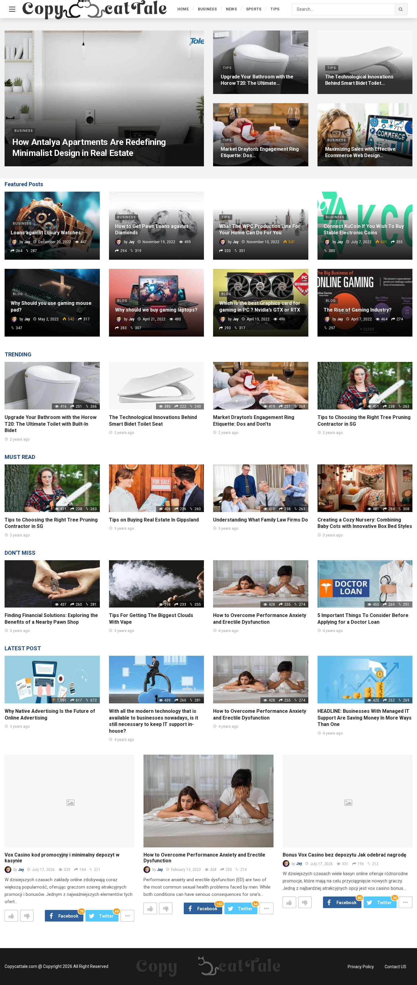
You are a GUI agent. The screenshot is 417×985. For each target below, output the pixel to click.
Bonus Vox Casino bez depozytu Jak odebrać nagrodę (344, 855)
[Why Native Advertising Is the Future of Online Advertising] (52, 679)
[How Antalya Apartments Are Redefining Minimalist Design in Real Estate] (104, 98)
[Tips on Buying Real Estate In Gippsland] (156, 488)
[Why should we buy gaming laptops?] (156, 303)
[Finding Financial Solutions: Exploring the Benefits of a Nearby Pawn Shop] (52, 584)
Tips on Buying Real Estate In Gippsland (154, 520)
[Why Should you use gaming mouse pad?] (52, 303)
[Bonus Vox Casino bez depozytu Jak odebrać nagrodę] (347, 801)
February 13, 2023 (186, 870)
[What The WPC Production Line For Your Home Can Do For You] (260, 226)
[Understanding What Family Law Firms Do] (260, 488)
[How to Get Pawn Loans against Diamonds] (156, 226)
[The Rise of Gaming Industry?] (365, 303)
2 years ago (20, 439)
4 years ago (228, 631)
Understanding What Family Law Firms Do (260, 520)
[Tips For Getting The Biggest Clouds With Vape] (156, 584)
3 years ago (124, 528)
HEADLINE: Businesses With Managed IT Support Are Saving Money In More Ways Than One (364, 717)
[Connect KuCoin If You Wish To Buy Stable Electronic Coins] (365, 226)
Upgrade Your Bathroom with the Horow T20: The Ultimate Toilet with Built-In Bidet (50, 423)
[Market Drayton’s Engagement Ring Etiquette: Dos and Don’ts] (260, 135)
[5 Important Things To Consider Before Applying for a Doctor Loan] (365, 584)
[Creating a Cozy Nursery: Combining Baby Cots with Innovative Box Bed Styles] (365, 488)
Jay (21, 870)
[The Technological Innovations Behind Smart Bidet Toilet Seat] (365, 62)
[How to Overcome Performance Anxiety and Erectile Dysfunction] (260, 584)
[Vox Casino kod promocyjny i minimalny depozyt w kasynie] (69, 801)
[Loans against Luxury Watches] (52, 226)
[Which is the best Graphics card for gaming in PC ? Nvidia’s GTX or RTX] (260, 303)
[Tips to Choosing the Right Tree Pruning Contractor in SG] (365, 386)
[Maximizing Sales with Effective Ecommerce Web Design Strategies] (365, 135)
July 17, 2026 (43, 870)
